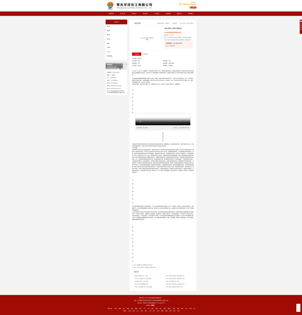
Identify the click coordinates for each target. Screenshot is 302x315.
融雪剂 (108, 34)
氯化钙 (108, 26)
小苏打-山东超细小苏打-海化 (172, 281)
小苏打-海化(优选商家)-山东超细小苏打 (175, 284)
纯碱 (108, 43)
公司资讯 (156, 13)
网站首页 (111, 13)
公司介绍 (122, 13)
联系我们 (190, 13)
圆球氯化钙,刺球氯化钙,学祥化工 (145, 265)
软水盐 (108, 39)
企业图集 (168, 13)
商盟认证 (179, 13)
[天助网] (151, 305)
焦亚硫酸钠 (109, 56)
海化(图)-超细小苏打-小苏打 (141, 275)
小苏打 (108, 51)
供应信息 (145, 13)
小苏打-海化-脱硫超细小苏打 (141, 284)
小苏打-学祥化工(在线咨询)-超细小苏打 (146, 267)
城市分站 (110, 308)
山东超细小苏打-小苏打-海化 (141, 281)
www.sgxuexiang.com (115, 88)
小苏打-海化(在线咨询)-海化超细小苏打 (175, 278)
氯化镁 (108, 30)
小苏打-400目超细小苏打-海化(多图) (143, 286)
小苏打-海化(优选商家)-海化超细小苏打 (175, 275)
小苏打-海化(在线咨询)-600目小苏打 (174, 286)
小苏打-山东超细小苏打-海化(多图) (142, 278)
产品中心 (134, 13)
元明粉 (108, 47)
